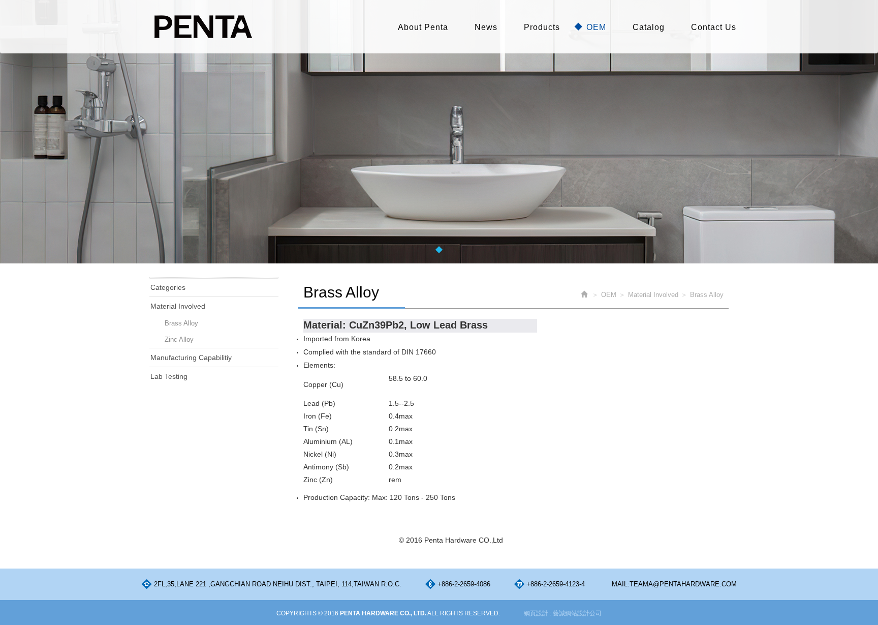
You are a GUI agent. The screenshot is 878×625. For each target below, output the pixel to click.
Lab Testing (168, 376)
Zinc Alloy (179, 339)
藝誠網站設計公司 (577, 613)
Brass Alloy (181, 323)
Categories (167, 287)
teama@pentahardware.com (683, 584)
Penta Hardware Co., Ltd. (202, 27)
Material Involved (177, 306)
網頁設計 (536, 613)
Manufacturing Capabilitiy (191, 357)
